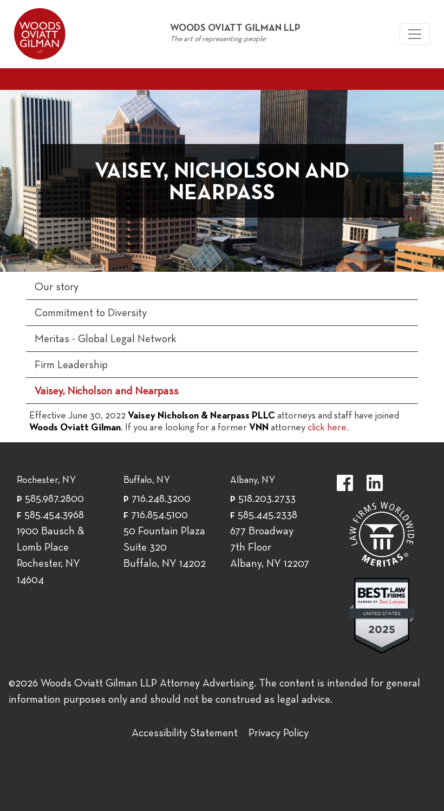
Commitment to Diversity (91, 313)
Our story (57, 287)
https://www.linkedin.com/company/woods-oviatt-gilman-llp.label (375, 483)
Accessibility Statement (185, 733)
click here (327, 428)
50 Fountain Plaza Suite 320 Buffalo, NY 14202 (164, 548)
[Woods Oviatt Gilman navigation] (415, 34)
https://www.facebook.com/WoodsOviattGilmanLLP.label (345, 483)
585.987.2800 (54, 499)
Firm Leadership (71, 365)
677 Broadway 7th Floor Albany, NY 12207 (269, 548)
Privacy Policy (279, 733)
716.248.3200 (161, 499)
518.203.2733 (267, 499)
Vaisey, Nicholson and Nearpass (107, 391)
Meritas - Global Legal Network (106, 339)
